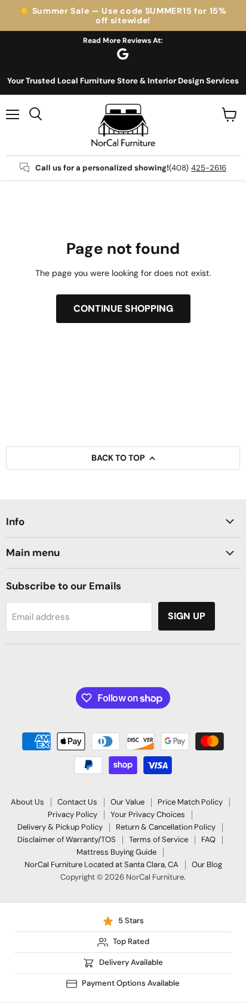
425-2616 (208, 168)
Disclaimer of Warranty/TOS (66, 839)
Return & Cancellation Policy (166, 827)
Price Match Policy (190, 802)
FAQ (208, 839)
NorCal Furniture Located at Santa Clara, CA (101, 864)
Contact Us (77, 802)
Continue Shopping (123, 308)
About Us (27, 802)
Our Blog (207, 864)
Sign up (186, 616)
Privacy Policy (72, 814)
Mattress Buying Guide (116, 852)
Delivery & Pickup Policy (60, 827)
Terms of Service (158, 839)
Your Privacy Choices (147, 814)
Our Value (127, 802)
